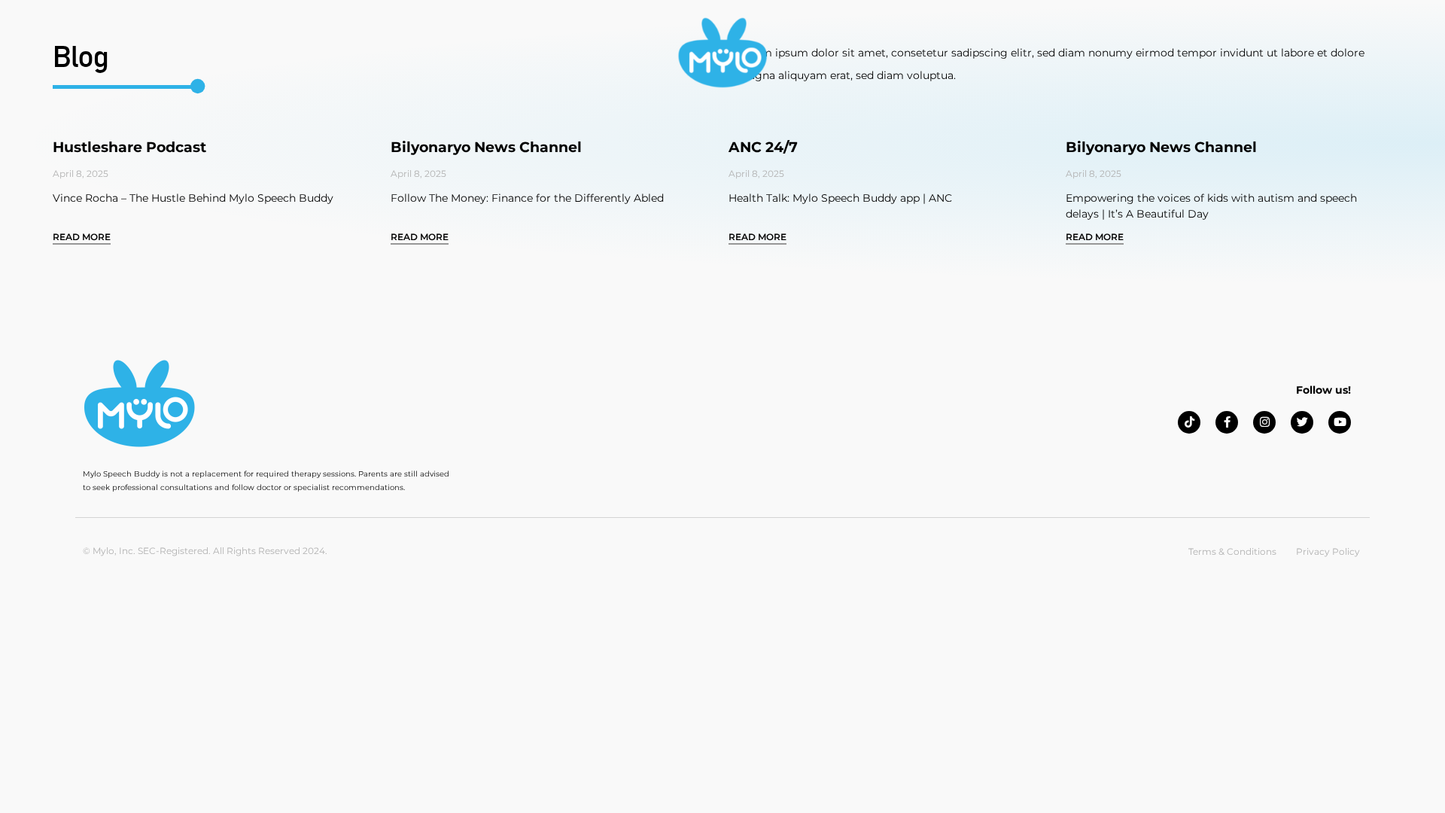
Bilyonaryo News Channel (486, 147)
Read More (82, 236)
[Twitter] (1302, 422)
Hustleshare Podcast (129, 147)
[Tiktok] (1189, 422)
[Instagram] (1264, 422)
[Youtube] (1339, 422)
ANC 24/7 (763, 147)
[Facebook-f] (1226, 422)
